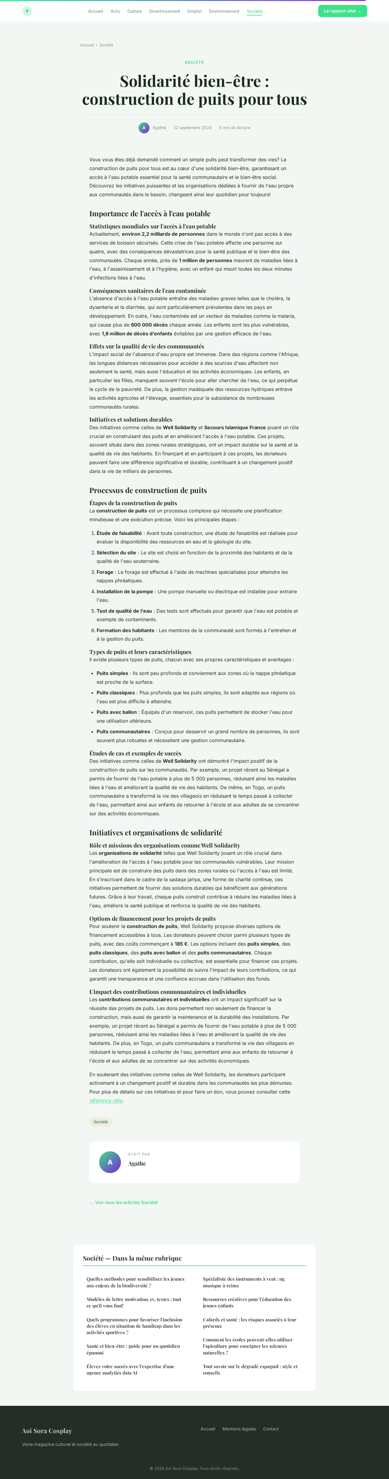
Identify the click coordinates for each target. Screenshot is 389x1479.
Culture (134, 10)
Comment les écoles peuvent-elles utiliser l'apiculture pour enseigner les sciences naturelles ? (248, 1346)
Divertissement (164, 10)
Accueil (95, 10)
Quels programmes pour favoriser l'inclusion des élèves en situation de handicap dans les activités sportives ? (134, 1326)
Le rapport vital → (342, 10)
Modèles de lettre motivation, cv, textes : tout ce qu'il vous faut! (134, 1302)
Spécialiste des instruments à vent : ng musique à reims (243, 1282)
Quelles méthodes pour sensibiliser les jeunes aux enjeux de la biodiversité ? (135, 1282)
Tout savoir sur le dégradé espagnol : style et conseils (250, 1369)
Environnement (224, 10)
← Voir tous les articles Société (123, 1202)
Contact (271, 1428)
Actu (115, 10)
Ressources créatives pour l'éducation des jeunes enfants (247, 1302)
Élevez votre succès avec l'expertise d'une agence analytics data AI (130, 1369)
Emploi (195, 10)
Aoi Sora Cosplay (47, 1430)
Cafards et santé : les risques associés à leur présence (249, 1322)
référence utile (105, 1100)
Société (254, 10)
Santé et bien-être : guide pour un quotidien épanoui (133, 1349)
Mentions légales (239, 1428)
